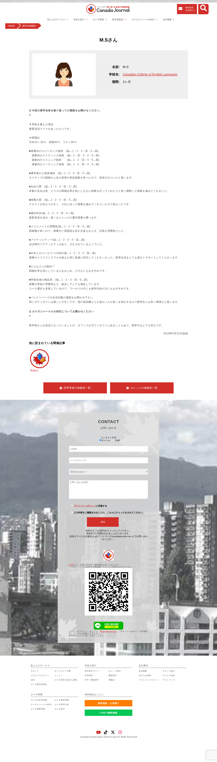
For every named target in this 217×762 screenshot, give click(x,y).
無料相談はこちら (94, 694)
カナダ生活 (59, 709)
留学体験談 (117, 19)
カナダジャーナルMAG (143, 19)
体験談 (111, 680)
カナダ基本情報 (61, 700)
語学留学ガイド (92, 671)
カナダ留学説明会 (39, 684)
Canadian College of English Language (150, 74)
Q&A (33, 680)
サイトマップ (169, 680)
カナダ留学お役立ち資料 (65, 680)
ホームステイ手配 (62, 671)
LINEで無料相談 (108, 712)
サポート (35, 671)
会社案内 (143, 665)
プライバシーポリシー (85, 506)
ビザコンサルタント (40, 675)
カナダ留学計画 (61, 704)
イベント (58, 675)
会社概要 (167, 19)
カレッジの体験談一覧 (143, 387)
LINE (71, 565)
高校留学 (112, 675)
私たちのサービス (56, 19)
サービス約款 (169, 675)
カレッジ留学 (114, 671)
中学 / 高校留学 (92, 680)
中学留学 (89, 675)
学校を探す (79, 19)
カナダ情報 (98, 19)
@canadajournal (108, 631)
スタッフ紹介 (169, 671)
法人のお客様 (145, 675)
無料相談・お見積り (108, 703)
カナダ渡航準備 (38, 709)
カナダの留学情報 (39, 700)
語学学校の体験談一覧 (77, 387)
